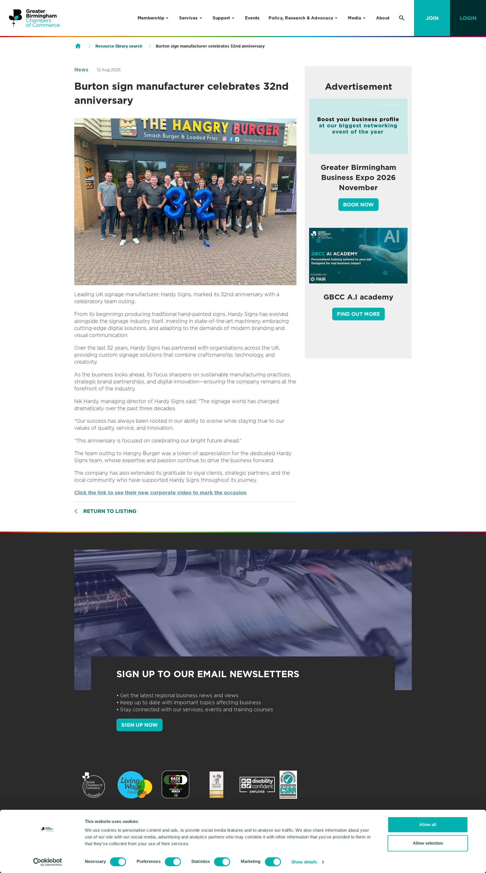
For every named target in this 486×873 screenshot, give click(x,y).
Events (252, 18)
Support (221, 18)
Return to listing (109, 511)
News (81, 70)
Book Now (358, 205)
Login (468, 18)
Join (432, 18)
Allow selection (428, 843)
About (383, 18)
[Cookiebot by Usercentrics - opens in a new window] (47, 862)
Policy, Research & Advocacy (301, 18)
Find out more (358, 314)
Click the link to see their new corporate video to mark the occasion (160, 493)
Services (188, 18)
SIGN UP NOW (139, 725)
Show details (304, 862)
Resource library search (118, 46)
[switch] (173, 861)
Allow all (427, 824)
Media (354, 18)
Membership (151, 18)
